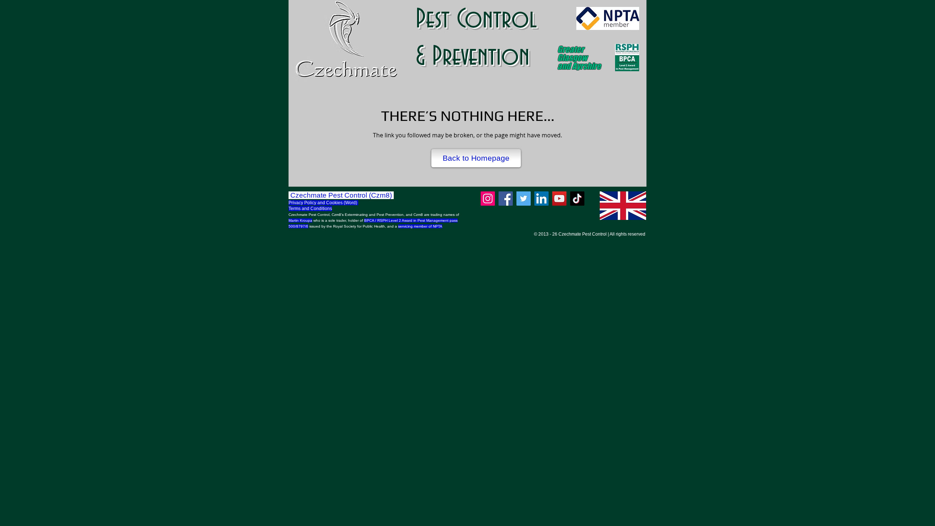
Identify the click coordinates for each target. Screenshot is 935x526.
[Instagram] (488, 198)
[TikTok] (577, 198)
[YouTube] (559, 198)
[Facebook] (506, 198)
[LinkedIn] (541, 198)
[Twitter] (523, 198)
